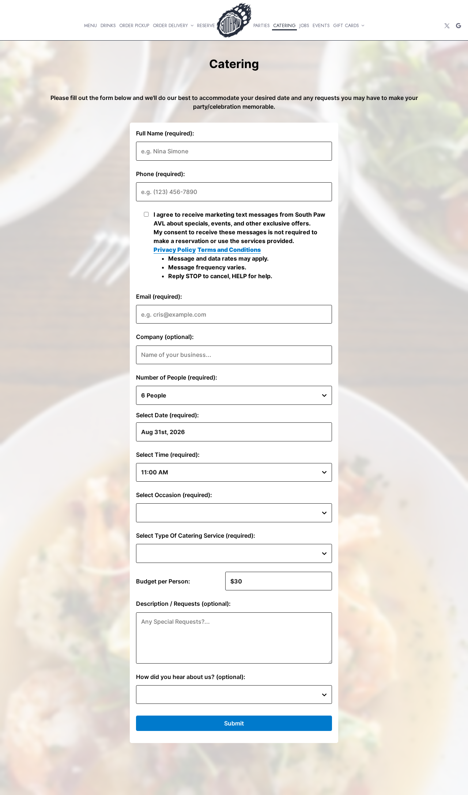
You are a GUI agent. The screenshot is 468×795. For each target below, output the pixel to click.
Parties (261, 25)
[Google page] (458, 25)
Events (321, 25)
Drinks (108, 25)
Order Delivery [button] (171, 25)
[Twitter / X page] (447, 25)
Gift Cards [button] (346, 25)
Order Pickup (134, 25)
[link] (234, 20)
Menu (90, 25)
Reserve (206, 25)
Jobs (304, 25)
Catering (284, 25)
